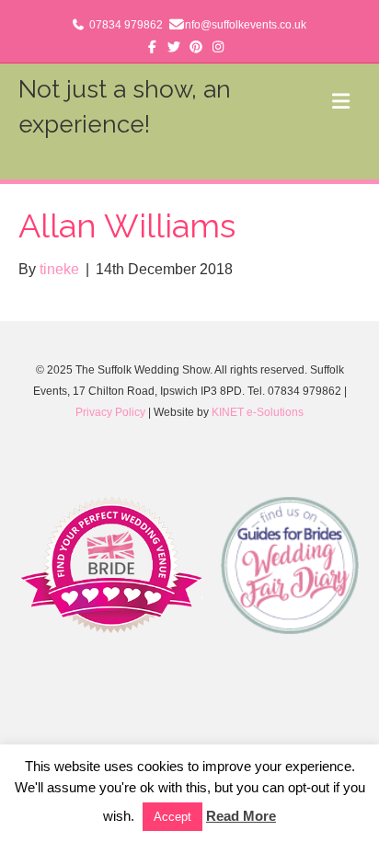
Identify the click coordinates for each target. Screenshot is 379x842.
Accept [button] (172, 817)
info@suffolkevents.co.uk (244, 24)
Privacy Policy (110, 412)
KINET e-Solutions (258, 412)
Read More (241, 816)
